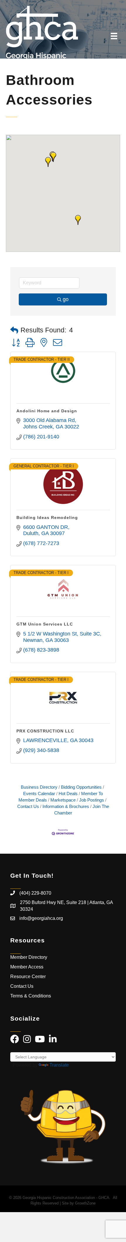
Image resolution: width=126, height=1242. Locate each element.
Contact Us (21, 986)
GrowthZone (85, 1203)
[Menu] (114, 36)
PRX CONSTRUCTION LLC (45, 731)
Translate (59, 1064)
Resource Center (28, 976)
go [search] (66, 299)
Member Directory (28, 957)
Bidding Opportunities (81, 787)
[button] (78, 220)
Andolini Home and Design (46, 411)
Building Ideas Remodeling (47, 517)
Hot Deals (68, 793)
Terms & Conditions (31, 995)
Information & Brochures (65, 806)
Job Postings (91, 799)
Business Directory (39, 787)
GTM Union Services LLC (44, 624)
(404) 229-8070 (35, 893)
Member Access (26, 966)
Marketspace (63, 799)
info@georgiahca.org (41, 918)
